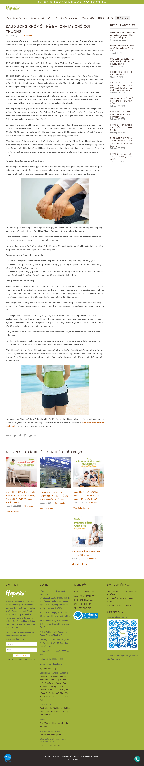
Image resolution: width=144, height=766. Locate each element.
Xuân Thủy (62, 676)
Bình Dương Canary (53, 683)
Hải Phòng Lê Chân (58, 680)
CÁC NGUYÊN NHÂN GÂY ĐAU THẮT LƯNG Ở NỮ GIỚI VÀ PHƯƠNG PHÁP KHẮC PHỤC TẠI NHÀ (122, 86)
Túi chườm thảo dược (17, 18)
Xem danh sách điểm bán (50, 745)
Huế (41, 683)
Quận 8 (44, 693)
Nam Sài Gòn (45, 715)
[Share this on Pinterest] (24, 435)
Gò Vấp (65, 711)
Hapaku (75, 759)
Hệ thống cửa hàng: (48, 668)
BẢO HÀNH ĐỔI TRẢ (82, 604)
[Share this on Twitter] (14, 435)
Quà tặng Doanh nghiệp (67, 18)
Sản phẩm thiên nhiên (42, 18)
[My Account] (108, 18)
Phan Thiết (55, 711)
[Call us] (137, 763)
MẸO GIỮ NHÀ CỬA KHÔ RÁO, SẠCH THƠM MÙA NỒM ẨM (121, 101)
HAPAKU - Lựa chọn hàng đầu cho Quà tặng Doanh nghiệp (121, 156)
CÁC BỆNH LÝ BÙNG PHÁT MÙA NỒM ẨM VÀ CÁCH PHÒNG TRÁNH (87, 495)
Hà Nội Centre (56, 708)
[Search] (112, 18)
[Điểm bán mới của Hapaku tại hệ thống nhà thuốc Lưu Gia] (55, 489)
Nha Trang (45, 711)
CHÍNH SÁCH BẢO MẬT (83, 600)
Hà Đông (53, 676)
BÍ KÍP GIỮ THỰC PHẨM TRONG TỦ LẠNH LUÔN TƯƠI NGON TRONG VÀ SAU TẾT (121, 142)
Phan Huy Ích (57, 723)
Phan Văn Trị (45, 723)
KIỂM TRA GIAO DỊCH (82, 608)
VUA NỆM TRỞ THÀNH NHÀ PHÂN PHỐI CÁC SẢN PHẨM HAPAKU (123, 114)
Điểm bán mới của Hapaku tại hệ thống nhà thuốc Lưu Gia (54, 496)
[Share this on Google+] (29, 435)
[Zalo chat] (8, 763)
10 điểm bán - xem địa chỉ (50, 735)
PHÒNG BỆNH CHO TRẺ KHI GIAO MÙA (121, 73)
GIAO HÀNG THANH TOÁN (84, 596)
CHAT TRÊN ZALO (115, 612)
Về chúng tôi (88, 18)
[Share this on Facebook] (19, 435)
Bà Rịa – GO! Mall (56, 693)
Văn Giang (44, 680)
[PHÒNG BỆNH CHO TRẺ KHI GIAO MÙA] (87, 548)
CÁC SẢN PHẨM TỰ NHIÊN (119, 605)
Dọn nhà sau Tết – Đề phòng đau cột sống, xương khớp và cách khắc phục (123, 35)
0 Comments (28, 36)
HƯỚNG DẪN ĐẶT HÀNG (84, 592)
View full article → (14, 511)
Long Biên (44, 676)
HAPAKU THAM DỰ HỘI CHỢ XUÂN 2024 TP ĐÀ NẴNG (121, 127)
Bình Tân (52, 690)
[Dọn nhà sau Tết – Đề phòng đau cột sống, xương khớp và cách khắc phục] (21, 488)
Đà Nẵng (66, 708)
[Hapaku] (13, 8)
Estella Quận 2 (63, 690)
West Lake (44, 708)
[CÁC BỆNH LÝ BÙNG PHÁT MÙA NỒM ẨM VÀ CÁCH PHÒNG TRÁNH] (88, 488)
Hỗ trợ (101, 18)
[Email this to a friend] (34, 435)
